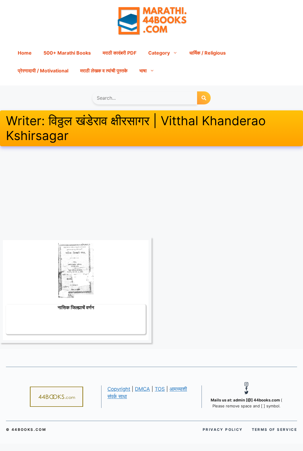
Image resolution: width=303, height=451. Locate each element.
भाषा (143, 71)
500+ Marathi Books (67, 53)
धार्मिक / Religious (207, 53)
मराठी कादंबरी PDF (119, 53)
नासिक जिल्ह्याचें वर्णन (76, 307)
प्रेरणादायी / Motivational (43, 71)
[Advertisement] (151, 193)
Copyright (118, 389)
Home (25, 53)
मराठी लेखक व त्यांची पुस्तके (104, 71)
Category (159, 53)
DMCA (142, 389)
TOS (160, 389)
